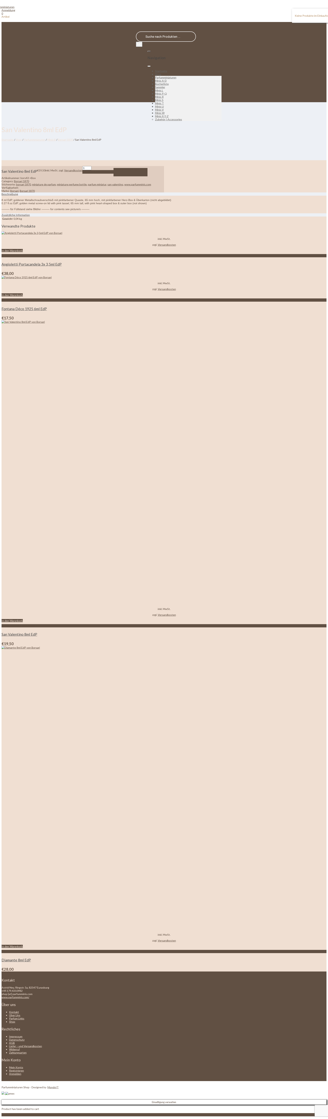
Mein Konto (16, 1067)
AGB (12, 1042)
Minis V (159, 109)
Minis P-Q (161, 93)
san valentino (115, 184)
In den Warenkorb (98, 171)
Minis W (160, 113)
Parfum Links (16, 1018)
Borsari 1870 (65, 139)
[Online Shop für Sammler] (8, 7)
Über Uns (14, 1015)
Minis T (159, 103)
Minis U (159, 106)
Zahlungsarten (18, 1052)
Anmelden (15, 1073)
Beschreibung (10, 194)
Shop (158, 74)
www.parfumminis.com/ (15, 997)
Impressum (15, 1036)
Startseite (161, 71)
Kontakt (14, 1012)
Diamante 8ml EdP (16, 960)
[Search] (139, 44)
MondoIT (53, 1087)
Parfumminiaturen (165, 77)
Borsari (14, 190)
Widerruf (14, 1049)
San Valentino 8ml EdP (19, 634)
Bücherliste (162, 84)
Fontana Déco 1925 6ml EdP (24, 309)
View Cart (7, 1114)
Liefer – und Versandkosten (25, 1046)
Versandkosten (73, 170)
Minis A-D (161, 80)
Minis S (159, 100)
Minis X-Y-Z (162, 116)
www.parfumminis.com (137, 184)
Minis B (51, 139)
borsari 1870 (23, 184)
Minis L (159, 90)
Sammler (160, 87)
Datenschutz (16, 1039)
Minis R (159, 96)
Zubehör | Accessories (168, 119)
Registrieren (16, 1070)
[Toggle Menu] (149, 66)
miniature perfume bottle (72, 184)
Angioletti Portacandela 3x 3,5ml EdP (32, 264)
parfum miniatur (97, 184)
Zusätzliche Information (16, 215)
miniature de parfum (44, 184)
